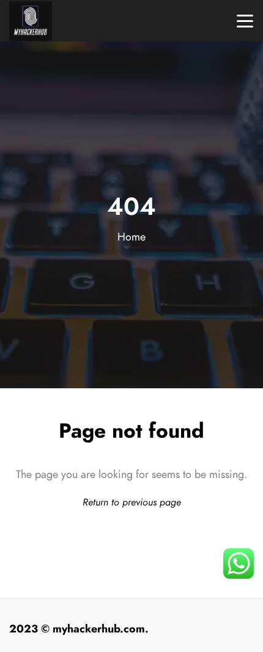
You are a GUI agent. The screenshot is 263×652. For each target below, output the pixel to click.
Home (131, 236)
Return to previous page (132, 502)
